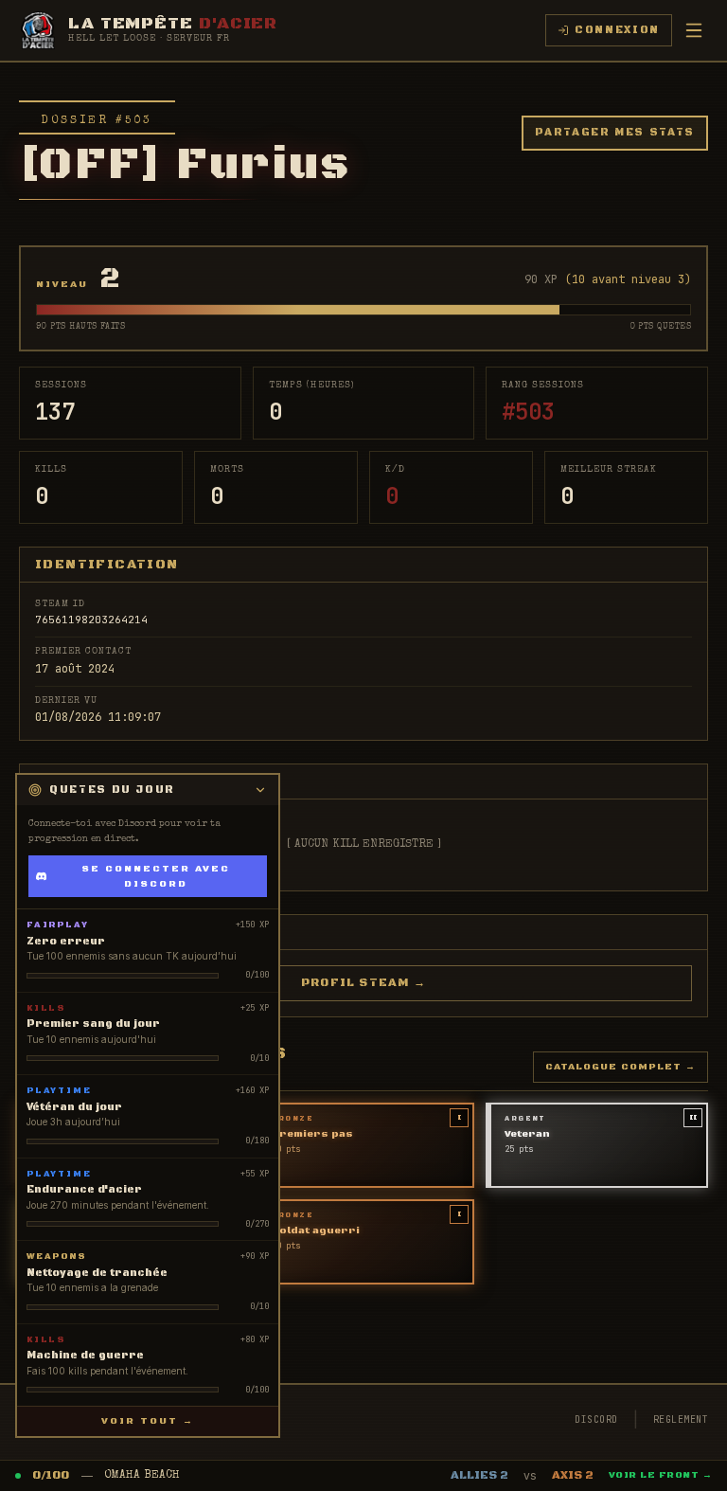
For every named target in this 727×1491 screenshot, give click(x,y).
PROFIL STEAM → (363, 983)
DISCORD (596, 1419)
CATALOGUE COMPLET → (620, 1066)
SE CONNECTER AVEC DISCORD (155, 876)
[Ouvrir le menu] (694, 30)
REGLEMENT (681, 1419)
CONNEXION (617, 30)
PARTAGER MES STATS (615, 132)
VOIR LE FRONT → (661, 1475)
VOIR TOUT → (147, 1421)
